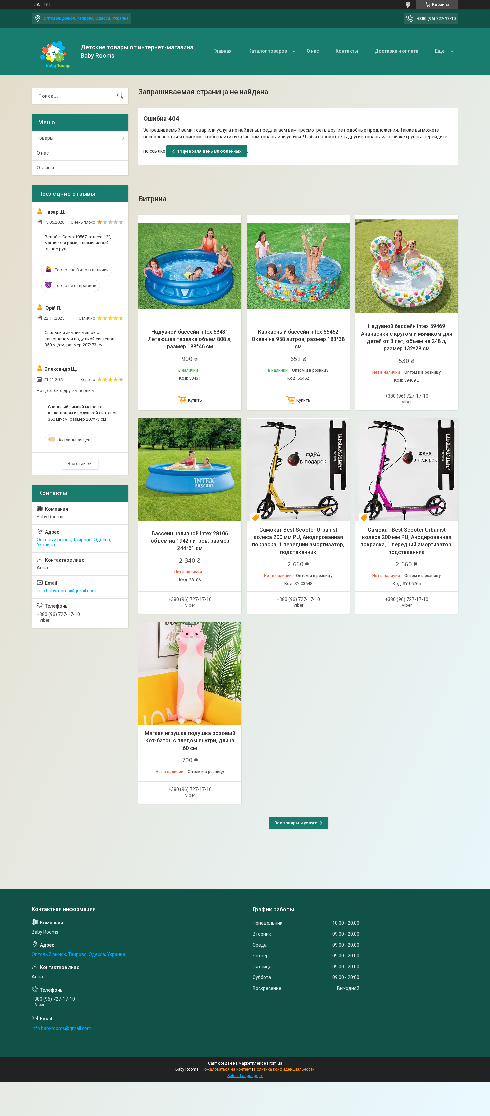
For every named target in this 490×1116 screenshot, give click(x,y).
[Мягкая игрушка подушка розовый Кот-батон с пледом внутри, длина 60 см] (189, 673)
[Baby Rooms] (54, 51)
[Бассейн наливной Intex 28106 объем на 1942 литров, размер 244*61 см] (189, 469)
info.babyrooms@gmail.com (66, 590)
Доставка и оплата (396, 51)
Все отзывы (80, 463)
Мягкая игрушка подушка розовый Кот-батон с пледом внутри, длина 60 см (190, 740)
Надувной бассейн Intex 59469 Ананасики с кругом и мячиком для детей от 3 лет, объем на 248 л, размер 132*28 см (406, 337)
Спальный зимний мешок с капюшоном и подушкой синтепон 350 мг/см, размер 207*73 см (79, 338)
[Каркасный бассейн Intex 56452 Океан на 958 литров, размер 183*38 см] (298, 266)
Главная (222, 51)
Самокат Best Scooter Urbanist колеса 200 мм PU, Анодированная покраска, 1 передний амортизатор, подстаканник (298, 541)
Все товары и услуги (295, 822)
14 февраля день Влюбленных (209, 151)
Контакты (347, 51)
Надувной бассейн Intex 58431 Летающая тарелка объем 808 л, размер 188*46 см (190, 339)
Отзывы (45, 167)
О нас (313, 51)
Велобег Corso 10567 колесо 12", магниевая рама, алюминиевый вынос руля (78, 242)
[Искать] (120, 96)
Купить (195, 400)
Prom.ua (274, 1063)
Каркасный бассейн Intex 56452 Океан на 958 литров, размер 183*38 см (298, 339)
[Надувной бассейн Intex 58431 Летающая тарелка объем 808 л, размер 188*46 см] (189, 266)
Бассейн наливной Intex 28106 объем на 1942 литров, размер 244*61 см (190, 541)
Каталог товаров (267, 51)
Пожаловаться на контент (226, 1069)
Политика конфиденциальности (284, 1069)
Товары (45, 138)
